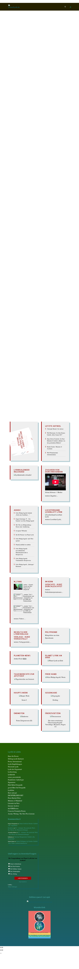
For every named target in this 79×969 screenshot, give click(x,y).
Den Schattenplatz (15, 871)
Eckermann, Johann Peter (46, 259)
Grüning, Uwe (32, 48)
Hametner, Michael (36, 270)
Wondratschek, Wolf (18, 343)
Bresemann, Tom (28, 40)
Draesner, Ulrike (17, 44)
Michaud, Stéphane (42, 300)
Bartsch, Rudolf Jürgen (33, 245)
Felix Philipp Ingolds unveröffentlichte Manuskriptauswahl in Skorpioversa (22, 551)
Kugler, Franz (36, 292)
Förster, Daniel (22, 262)
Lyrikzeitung (12, 772)
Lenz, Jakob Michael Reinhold (22, 294)
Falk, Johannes (45, 260)
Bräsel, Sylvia (17, 253)
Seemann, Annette (22, 327)
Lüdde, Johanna (30, 58)
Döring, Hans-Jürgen (54, 42)
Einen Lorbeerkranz (15, 864)
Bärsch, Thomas (18, 245)
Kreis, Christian (38, 54)
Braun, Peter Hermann (30, 253)
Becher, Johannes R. (34, 247)
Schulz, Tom (54, 66)
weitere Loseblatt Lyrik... (53, 519)
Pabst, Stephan (43, 309)
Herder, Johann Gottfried (34, 272)
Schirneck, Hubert (30, 66)
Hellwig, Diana (34, 50)
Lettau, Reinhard (39, 294)
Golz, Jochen (35, 268)
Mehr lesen (12, 83)
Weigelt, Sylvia (52, 339)
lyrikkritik (11, 774)
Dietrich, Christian (31, 257)
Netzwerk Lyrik (13, 767)
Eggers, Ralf (59, 259)
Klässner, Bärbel (36, 286)
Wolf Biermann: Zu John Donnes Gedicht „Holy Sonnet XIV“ (56, 434)
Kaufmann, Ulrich (20, 284)
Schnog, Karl (29, 323)
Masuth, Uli (28, 298)
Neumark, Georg (49, 304)
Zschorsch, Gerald (58, 74)
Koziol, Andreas (30, 290)
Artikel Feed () (20, 659)
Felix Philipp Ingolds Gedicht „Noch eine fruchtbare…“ (24, 514)
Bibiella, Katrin (54, 249)
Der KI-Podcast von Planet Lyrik (25, 535)
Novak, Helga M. (47, 60)
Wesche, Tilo (17, 341)
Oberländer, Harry (31, 308)
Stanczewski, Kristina (52, 68)
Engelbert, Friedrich (22, 46)
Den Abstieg (13, 874)
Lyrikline (11, 790)
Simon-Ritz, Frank (40, 329)
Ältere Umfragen (12, 887)
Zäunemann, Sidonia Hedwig (50, 343)
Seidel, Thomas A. (49, 327)
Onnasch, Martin (43, 308)
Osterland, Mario (18, 309)
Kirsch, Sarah (58, 284)
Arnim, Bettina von (48, 243)
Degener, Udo (27, 42)
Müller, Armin (54, 302)
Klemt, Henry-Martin (50, 286)
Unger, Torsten (44, 335)
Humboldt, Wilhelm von (38, 278)
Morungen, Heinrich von (40, 302)
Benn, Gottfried (30, 249)
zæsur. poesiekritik (14, 777)
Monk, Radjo (54, 58)
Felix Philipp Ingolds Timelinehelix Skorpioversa (23, 559)
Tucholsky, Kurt (33, 335)
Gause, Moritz (58, 46)
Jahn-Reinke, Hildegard (21, 282)
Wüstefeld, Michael (32, 343)
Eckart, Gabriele (29, 44)
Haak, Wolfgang (57, 268)
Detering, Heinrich (39, 42)
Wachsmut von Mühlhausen (36, 337)
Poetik (27, 159)
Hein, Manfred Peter (22, 50)
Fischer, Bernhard (57, 260)
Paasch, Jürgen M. (31, 309)
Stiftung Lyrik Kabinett (16, 759)
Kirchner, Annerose (42, 52)
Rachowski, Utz (47, 62)
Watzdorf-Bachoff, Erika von (26, 339)
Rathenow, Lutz (58, 62)
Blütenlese (59, 38)
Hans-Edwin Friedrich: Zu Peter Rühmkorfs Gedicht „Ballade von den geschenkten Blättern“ (56, 441)
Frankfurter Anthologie (16, 780)
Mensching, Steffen (43, 58)
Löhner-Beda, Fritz (18, 296)
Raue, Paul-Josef (29, 313)
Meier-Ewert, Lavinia (40, 298)
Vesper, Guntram (20, 337)
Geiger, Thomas (28, 264)
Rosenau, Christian (52, 64)
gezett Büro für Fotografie (17, 787)
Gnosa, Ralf (49, 266)
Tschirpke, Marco (21, 335)
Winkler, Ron (36, 74)
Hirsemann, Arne (17, 276)
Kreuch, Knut (14, 292)
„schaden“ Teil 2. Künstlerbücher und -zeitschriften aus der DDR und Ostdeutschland (28, 598)
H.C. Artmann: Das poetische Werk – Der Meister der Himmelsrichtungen (22, 829)
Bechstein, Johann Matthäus (51, 247)
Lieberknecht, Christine (54, 294)
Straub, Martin (18, 333)
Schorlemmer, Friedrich (21, 325)
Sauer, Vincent (17, 319)
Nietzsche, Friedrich (20, 306)
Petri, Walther (16, 311)
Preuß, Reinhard (55, 311)
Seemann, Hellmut (36, 327)
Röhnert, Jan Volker (39, 64)
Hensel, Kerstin (45, 50)
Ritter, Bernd (40, 315)
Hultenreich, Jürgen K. (21, 278)
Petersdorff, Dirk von (22, 62)
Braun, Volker (17, 40)
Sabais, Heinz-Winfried (54, 317)
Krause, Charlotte (52, 290)
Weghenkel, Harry (48, 72)
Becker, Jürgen (50, 38)
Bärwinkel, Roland (37, 38)
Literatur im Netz (14, 803)
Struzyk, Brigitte (43, 70)
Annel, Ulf (38, 243)
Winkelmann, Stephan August (48, 341)
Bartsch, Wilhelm (25, 38)
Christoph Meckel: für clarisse (55, 429)
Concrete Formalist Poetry (17, 811)
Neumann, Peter (19, 60)
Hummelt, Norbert (53, 278)
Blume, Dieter (19, 251)
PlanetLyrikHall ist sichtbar (23, 545)
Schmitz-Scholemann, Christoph (47, 321)
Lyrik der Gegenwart (15, 769)
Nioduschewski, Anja (33, 60)
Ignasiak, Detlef (38, 280)
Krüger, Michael (50, 54)
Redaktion (13, 38)
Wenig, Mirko (60, 72)
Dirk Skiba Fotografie (15, 785)
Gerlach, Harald (50, 264)
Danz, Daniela (17, 42)
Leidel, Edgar (48, 56)
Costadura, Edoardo (31, 255)
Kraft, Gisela (28, 54)
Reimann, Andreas (42, 313)
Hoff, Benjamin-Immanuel (32, 276)
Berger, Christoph (42, 249)
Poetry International (15, 761)
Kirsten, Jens (16, 286)
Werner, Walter (45, 159)
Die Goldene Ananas (15, 869)
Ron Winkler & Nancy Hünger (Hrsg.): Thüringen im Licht (38, 35)
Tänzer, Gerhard (54, 70)
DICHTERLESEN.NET (15, 795)
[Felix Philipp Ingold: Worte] (55, 677)
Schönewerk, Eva (40, 323)
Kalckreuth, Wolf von (51, 282)
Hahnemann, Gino (56, 48)
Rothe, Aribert (30, 317)
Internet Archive (13, 806)
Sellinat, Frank (28, 329)
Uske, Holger (28, 72)
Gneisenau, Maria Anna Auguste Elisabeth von (29, 266)
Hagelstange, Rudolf (22, 270)
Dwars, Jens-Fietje (19, 259)
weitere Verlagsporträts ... (22, 642)
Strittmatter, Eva (31, 70)
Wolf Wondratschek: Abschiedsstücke (52, 454)
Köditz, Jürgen (19, 290)
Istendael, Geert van (51, 280)
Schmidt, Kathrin (30, 321)
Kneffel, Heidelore (52, 288)
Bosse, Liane (57, 251)
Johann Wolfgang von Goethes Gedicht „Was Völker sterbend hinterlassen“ (22, 842)
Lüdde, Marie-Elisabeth (45, 296)
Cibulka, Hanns (55, 40)
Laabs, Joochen (37, 56)
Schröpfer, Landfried (37, 325)
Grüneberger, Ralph (20, 48)
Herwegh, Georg (48, 272)
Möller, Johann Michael (23, 302)
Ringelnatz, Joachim (29, 315)
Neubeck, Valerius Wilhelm (22, 304)
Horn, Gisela (58, 276)
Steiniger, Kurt (20, 70)
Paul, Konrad (52, 309)
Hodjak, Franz (56, 50)
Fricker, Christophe (35, 46)
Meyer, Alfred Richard (28, 300)
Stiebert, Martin (59, 331)
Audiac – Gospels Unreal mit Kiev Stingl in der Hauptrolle (28, 587)
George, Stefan (39, 264)
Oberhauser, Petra (18, 308)
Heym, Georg (37, 274)
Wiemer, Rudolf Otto (30, 341)
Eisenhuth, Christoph (42, 44)
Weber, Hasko (41, 339)
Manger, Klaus (18, 298)
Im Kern (21, 159)
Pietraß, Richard (35, 62)
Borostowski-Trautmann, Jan (42, 251)
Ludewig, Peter (59, 296)
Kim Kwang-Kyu (33, 284)
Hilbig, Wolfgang (48, 274)
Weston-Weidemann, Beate (22, 74)
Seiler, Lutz (17, 68)
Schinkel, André (17, 66)
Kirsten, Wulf (53, 52)
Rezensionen (27, 64)
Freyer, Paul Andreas (45, 262)
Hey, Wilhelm (27, 274)
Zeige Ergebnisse (23, 881)
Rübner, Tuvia (40, 317)
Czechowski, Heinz (45, 255)
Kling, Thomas (18, 54)
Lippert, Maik (19, 58)
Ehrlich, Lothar (19, 260)
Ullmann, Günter (17, 72)
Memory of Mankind (15, 801)
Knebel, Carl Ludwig (38, 288)
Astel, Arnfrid (61, 243)
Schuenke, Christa (43, 66)
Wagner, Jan (37, 72)
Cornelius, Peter (18, 255)
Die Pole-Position (15, 866)
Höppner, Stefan (47, 276)
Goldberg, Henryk (24, 268)
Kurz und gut (12, 793)
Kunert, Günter (16, 56)
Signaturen (11, 782)
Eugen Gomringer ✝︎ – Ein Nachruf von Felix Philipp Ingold (25, 520)
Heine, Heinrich (19, 272)
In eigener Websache (21, 531)
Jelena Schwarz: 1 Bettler (53, 492)
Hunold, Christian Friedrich (22, 280)
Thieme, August (53, 333)
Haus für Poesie (13, 756)
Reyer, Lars (18, 64)
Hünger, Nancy (18, 52)
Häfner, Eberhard (43, 48)
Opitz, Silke (54, 308)
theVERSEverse (13, 808)
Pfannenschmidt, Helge (29, 311)
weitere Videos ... (19, 619)
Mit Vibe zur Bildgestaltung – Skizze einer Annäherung (24, 526)
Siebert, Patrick (27, 68)
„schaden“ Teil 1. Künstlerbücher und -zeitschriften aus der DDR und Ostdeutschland (28, 609)
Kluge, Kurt (26, 288)
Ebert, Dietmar (32, 259)
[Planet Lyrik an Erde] (55, 660)
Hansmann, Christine (50, 270)
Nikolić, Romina (33, 306)
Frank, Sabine (32, 262)
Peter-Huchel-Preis (14, 798)
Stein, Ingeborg (47, 331)
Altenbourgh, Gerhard (26, 243)
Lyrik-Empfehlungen (15, 764)
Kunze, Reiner (27, 56)
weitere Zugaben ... (51, 496)
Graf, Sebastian (46, 268)
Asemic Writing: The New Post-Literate (21, 814)
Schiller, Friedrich (29, 319)
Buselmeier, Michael (42, 40)
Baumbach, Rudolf (19, 247)
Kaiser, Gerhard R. (36, 282)
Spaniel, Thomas (38, 68)
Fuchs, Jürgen (48, 46)
